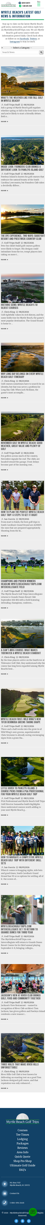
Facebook (24, 39)
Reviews (22, 1147)
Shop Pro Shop (23, 1161)
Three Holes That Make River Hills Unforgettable (20, 1066)
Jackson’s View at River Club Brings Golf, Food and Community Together (21, 997)
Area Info (22, 1152)
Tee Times (22, 1134)
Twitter (33, 39)
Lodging (22, 1139)
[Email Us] (4, 1193)
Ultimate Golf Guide (22, 1165)
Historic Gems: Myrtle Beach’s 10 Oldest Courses (19, 306)
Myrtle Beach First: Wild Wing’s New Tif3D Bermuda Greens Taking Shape (21, 721)
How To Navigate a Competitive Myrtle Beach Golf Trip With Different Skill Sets (22, 860)
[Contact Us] (4, 1184)
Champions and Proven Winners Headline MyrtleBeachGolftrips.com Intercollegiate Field (21, 583)
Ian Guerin (9, 519)
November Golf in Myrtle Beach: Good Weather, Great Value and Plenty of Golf (21, 445)
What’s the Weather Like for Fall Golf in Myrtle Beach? (22, 99)
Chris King (9, 312)
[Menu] (38, 4)
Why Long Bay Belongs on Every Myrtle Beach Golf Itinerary (22, 375)
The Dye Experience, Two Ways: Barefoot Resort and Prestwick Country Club (23, 237)
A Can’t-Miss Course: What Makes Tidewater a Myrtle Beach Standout (21, 651)
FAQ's (22, 1169)
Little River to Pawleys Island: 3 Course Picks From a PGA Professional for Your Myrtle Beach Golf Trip (22, 791)
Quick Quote (26, 3)
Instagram (15, 41)
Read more (3, 121)
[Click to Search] (41, 52)
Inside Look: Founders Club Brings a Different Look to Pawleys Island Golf (22, 168)
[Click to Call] (5, 1202)
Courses (23, 1130)
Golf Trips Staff (12, 105)
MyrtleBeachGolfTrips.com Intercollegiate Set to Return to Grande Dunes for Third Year (19, 929)
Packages (22, 1143)
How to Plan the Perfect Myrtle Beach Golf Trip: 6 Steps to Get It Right (22, 513)
